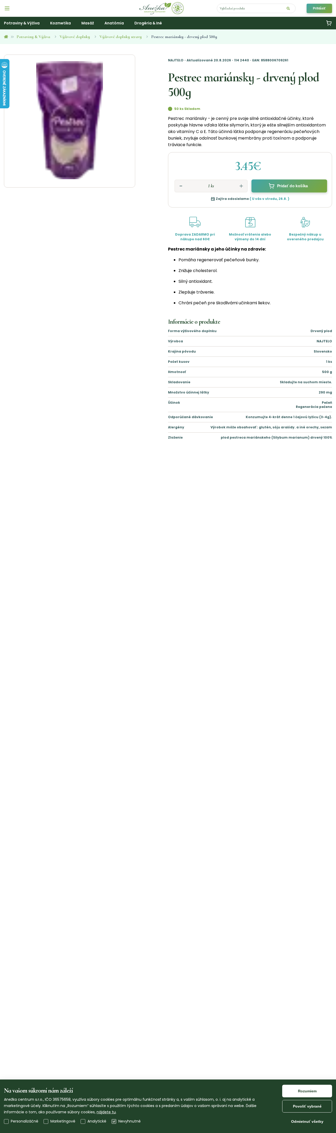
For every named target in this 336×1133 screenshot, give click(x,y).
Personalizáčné (24, 1121)
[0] (329, 23)
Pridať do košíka (292, 186)
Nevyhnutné (129, 1121)
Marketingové (62, 1121)
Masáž (87, 23)
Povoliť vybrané (307, 1106)
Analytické (96, 1121)
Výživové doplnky (75, 36)
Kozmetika (60, 23)
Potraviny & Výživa (33, 36)
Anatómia (114, 23)
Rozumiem (307, 1091)
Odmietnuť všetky (307, 1121)
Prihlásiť (319, 8)
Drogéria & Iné (148, 23)
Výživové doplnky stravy (120, 36)
